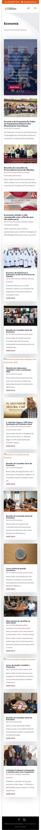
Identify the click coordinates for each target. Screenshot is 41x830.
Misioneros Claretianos (13, 824)
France (20, 631)
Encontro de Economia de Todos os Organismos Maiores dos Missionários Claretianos (19, 123)
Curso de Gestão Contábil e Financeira (18, 666)
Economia (16, 128)
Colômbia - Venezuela (22, 774)
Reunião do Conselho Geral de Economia (19, 331)
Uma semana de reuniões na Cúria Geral (18, 622)
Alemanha (19, 625)
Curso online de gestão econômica (16, 569)
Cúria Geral (19, 426)
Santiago (16, 225)
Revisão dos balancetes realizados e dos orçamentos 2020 (18, 370)
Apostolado (18, 172)
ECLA (15, 628)
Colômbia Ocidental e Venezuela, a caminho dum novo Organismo (20, 771)
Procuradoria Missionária (12, 176)
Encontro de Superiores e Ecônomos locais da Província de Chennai (20, 274)
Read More (14, 87)
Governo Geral (28, 334)
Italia (25, 631)
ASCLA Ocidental (21, 279)
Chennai (30, 279)
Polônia (30, 631)
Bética (25, 625)
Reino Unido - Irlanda (20, 634)
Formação (14, 631)
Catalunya (9, 628)
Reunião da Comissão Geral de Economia (19, 517)
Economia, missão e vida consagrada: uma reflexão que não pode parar (18, 217)
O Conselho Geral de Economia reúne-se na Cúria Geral (18, 49)
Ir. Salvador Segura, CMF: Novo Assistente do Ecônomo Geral (19, 423)
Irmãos (19, 430)
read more (10, 298)
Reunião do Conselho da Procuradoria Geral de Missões (19, 168)
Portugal (9, 634)
